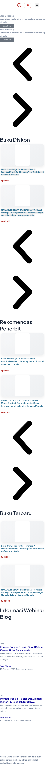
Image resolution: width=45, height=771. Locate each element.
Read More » (5, 666)
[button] (37, 5)
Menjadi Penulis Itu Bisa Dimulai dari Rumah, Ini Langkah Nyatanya (21, 700)
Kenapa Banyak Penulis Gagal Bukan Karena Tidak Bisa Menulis (21, 648)
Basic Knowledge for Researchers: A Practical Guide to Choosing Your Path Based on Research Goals (22, 172)
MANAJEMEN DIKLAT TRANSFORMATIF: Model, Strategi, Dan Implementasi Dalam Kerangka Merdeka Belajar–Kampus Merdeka (22, 213)
